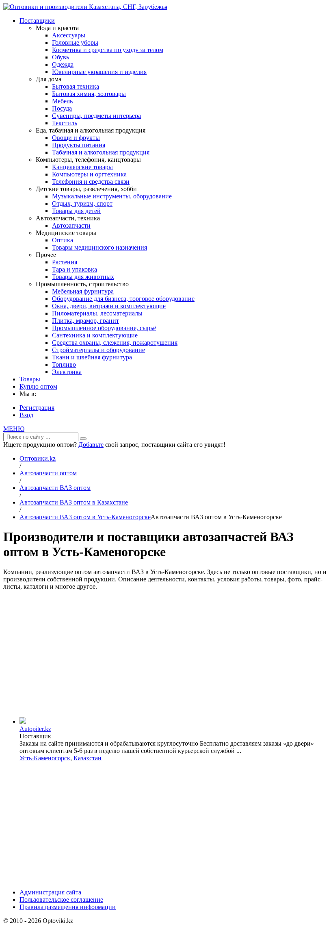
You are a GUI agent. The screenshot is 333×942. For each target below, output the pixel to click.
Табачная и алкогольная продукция (100, 152)
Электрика (67, 371)
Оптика (62, 240)
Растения (64, 262)
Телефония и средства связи (91, 181)
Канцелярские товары (82, 166)
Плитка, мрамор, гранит (85, 320)
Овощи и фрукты (76, 137)
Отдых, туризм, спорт (82, 203)
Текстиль (64, 123)
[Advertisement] (166, 654)
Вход (26, 414)
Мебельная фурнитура (83, 291)
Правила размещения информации (67, 906)
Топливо (64, 364)
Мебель (62, 101)
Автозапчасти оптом (48, 473)
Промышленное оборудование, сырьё (104, 327)
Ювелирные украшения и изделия (99, 71)
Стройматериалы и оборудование (98, 349)
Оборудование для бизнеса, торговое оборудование (123, 298)
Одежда (63, 64)
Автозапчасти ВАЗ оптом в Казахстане (73, 502)
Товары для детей (76, 210)
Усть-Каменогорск (44, 758)
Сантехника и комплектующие (95, 335)
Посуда (62, 108)
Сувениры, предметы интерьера (96, 115)
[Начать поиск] (83, 438)
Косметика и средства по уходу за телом (107, 49)
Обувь (60, 57)
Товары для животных (83, 276)
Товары (29, 379)
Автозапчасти (71, 225)
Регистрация (36, 407)
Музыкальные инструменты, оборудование (112, 196)
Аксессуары (68, 35)
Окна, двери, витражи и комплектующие (109, 305)
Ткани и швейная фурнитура (92, 357)
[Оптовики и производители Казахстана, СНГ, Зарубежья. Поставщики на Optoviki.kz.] (85, 6)
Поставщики (37, 20)
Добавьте (91, 444)
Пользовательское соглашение (61, 899)
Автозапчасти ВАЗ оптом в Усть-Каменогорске (85, 516)
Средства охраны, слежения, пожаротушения (114, 342)
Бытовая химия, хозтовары (89, 93)
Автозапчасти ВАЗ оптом (55, 487)
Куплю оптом (38, 386)
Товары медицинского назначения (99, 247)
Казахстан (88, 758)
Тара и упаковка (74, 269)
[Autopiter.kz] (22, 721)
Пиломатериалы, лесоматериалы (97, 313)
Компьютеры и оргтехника (89, 174)
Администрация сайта (50, 892)
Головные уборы (75, 42)
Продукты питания (78, 144)
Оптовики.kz (37, 458)
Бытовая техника (75, 86)
